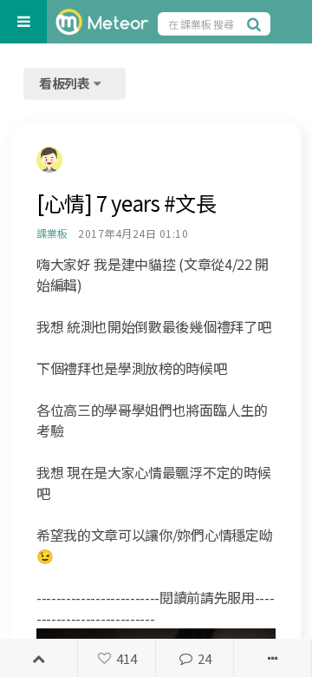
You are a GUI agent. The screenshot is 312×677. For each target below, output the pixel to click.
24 (204, 658)
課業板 (51, 233)
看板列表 (66, 83)
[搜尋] (256, 23)
